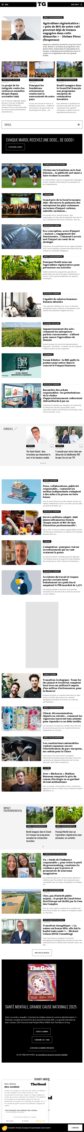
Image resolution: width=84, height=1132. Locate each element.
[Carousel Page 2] (40, 463)
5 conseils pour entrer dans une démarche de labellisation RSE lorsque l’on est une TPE (68, 454)
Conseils (30, 446)
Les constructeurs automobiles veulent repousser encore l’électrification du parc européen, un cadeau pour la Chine (62, 747)
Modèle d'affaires (50, 480)
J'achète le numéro (42, 1031)
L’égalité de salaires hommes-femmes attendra (60, 300)
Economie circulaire (52, 323)
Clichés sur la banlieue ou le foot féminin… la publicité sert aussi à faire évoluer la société (62, 173)
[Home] (42, 6)
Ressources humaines (52, 293)
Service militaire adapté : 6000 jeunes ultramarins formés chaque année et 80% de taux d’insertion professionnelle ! (60, 521)
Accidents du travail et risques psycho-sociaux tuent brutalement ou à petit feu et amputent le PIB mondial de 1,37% (62, 581)
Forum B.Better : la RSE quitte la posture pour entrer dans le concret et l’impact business (61, 363)
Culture (47, 768)
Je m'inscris (75, 1127)
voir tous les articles (42, 953)
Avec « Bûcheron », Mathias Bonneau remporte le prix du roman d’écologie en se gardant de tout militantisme (61, 777)
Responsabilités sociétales (54, 920)
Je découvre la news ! (15, 147)
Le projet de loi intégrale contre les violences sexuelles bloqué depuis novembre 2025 (13, 91)
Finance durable (36, 80)
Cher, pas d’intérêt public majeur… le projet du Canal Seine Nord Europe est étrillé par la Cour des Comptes (62, 899)
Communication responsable (55, 164)
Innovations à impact (52, 225)
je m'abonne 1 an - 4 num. (42, 1040)
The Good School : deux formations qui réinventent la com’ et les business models (38, 454)
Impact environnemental (53, 17)
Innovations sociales (11, 80)
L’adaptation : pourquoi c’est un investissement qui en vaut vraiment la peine (61, 550)
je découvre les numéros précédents (42, 1048)
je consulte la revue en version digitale (51, 1054)
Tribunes (47, 541)
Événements (48, 194)
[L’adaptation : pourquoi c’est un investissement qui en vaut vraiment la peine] (21, 552)
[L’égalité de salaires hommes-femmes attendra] (21, 304)
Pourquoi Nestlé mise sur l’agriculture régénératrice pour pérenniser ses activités (61, 265)
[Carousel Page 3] (43, 463)
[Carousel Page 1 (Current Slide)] (38, 463)
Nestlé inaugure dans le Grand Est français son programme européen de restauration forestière (69, 92)
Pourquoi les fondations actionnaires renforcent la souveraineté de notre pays (42, 92)
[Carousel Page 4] (45, 463)
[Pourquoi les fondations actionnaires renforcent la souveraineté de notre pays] (42, 69)
